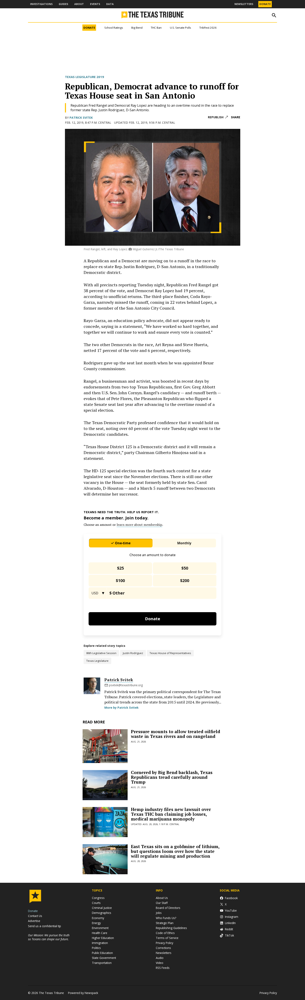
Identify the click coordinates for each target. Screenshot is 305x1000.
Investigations (41, 4)
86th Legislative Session (101, 653)
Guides (63, 4)
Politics (96, 948)
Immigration (100, 943)
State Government (104, 958)
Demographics (101, 913)
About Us (162, 898)
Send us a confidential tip (44, 926)
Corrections (163, 948)
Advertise (34, 921)
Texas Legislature (97, 661)
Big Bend (137, 27)
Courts (96, 903)
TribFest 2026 (208, 27)
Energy (96, 923)
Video (159, 963)
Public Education (102, 953)
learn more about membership (139, 524)
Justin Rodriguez (133, 653)
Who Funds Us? (166, 918)
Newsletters (243, 4)
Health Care (99, 933)
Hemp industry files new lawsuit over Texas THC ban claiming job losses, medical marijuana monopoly (171, 814)
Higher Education (103, 938)
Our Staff (162, 903)
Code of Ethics (165, 933)
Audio (159, 958)
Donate (265, 4)
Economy (98, 918)
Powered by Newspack (83, 993)
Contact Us (35, 916)
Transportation (102, 963)
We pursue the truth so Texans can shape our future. (49, 937)
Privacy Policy (164, 943)
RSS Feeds (163, 968)
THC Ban (156, 27)
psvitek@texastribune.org (126, 685)
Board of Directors (168, 908)
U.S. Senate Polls (180, 27)
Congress (98, 898)
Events (95, 4)
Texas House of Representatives (170, 653)
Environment (100, 928)
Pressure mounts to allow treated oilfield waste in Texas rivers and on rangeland (175, 734)
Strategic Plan (164, 923)
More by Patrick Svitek (121, 707)
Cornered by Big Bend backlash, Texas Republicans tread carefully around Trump (171, 777)
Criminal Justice (102, 908)
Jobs (159, 913)
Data (110, 4)
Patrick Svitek (81, 118)
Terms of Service (167, 938)
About (79, 4)
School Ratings (113, 27)
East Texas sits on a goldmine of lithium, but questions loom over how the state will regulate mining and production (175, 851)
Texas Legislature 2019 (84, 77)
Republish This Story (218, 117)
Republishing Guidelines (171, 928)
